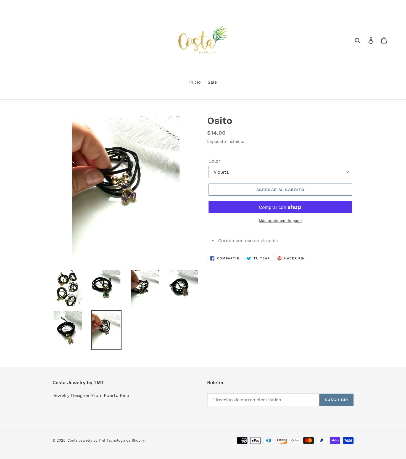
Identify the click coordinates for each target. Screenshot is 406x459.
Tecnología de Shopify (126, 440)
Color (214, 161)
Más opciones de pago (280, 220)
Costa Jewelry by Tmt (86, 440)
